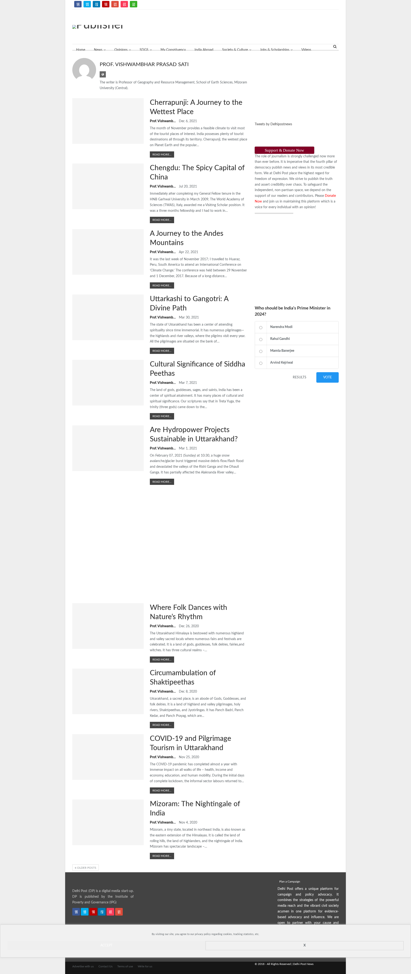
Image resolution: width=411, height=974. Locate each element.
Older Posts (86, 867)
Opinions (120, 50)
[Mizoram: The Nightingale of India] (108, 822)
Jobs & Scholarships (274, 50)
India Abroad (204, 50)
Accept (106, 945)
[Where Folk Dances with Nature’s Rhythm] (108, 626)
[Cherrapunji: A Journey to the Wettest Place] (108, 121)
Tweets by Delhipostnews (273, 124)
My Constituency (173, 50)
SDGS (144, 50)
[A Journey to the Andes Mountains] (108, 252)
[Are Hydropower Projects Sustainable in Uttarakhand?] (108, 448)
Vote (327, 377)
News (98, 50)
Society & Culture (235, 50)
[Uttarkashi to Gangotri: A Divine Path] (108, 317)
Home (80, 50)
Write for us (145, 966)
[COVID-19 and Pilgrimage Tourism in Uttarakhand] (108, 757)
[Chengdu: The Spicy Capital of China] (108, 186)
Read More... (161, 154)
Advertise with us (83, 966)
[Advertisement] (365, 71)
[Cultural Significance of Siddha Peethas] (108, 382)
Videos (306, 50)
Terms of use (125, 966)
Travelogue (74, 98)
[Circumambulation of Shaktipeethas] (108, 691)
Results (299, 377)
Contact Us (105, 966)
